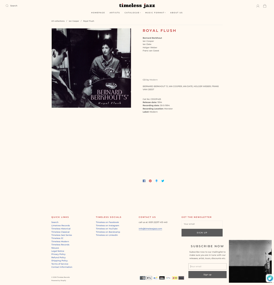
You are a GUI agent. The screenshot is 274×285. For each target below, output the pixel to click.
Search (13, 5)
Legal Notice (57, 251)
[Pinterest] (150, 181)
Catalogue (132, 13)
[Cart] (264, 5)
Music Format (154, 13)
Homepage (98, 13)
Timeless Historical (60, 228)
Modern (154, 79)
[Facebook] (144, 181)
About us (176, 13)
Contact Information (61, 267)
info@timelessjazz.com (150, 228)
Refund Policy (58, 257)
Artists (115, 13)
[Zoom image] (91, 68)
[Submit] (9, 5)
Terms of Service (59, 264)
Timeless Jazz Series (61, 235)
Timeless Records (60, 244)
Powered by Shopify (58, 280)
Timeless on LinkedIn (107, 235)
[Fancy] (156, 181)
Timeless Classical (60, 232)
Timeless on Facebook (107, 222)
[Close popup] (268, 243)
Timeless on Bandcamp (108, 232)
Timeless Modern (60, 241)
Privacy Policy (58, 254)
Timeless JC (57, 238)
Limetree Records (60, 225)
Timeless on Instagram (107, 225)
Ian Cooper (74, 21)
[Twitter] (163, 181)
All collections (58, 21)
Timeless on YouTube (107, 228)
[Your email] (202, 224)
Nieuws (55, 248)
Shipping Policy (59, 260)
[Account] (258, 5)
